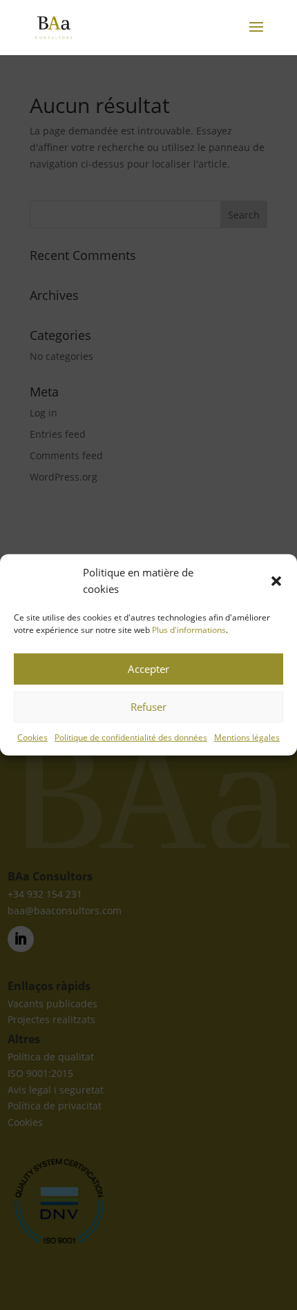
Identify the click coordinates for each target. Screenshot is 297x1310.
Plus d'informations (189, 629)
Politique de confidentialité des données (131, 737)
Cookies (32, 737)
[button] (276, 581)
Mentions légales (247, 737)
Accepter (148, 669)
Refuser (148, 707)
